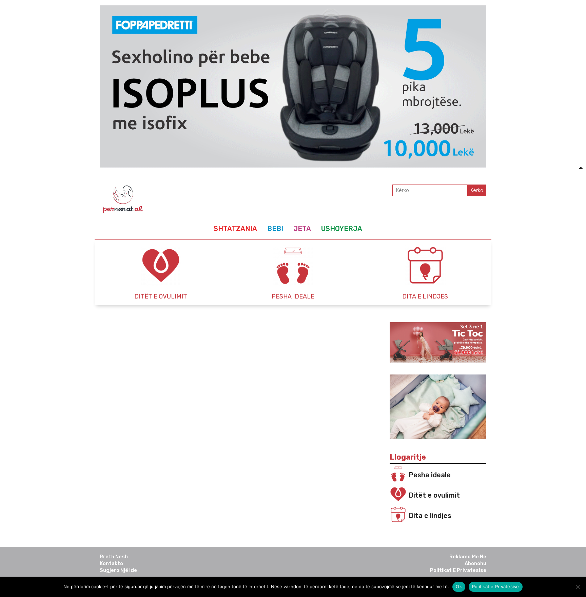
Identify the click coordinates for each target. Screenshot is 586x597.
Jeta (302, 229)
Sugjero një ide (118, 570)
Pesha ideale (430, 475)
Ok (459, 586)
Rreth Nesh (114, 557)
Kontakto (111, 563)
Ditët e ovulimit (434, 495)
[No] (577, 586)
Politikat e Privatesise (458, 570)
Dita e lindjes (430, 516)
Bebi (275, 229)
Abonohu (475, 563)
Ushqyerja (341, 229)
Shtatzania (235, 229)
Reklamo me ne (467, 557)
